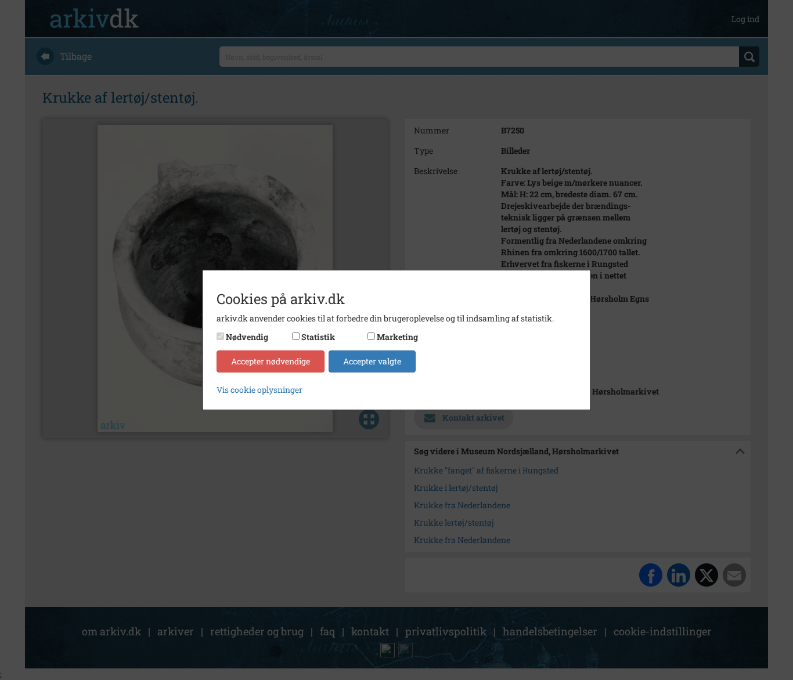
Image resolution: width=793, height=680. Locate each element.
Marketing (397, 336)
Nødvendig (247, 336)
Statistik (318, 336)
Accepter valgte (372, 361)
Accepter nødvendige (270, 361)
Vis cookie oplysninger (259, 389)
